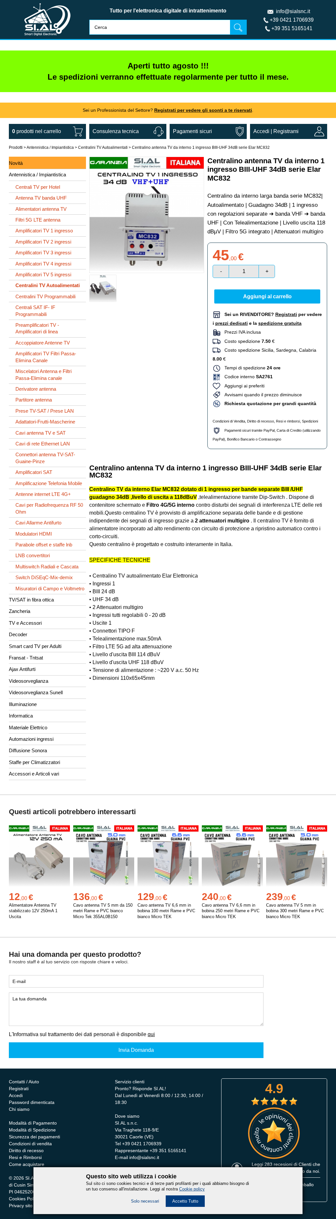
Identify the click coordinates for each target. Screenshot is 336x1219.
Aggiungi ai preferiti (242, 385)
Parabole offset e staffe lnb (43, 544)
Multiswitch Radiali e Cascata (46, 566)
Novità (16, 163)
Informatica (21, 715)
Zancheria (19, 611)
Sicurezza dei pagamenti (34, 1136)
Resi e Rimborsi (25, 1157)
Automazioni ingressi (31, 739)
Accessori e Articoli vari (34, 774)
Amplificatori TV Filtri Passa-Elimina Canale (45, 357)
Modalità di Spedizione (32, 1129)
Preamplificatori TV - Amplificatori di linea (37, 328)
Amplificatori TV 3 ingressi (43, 252)
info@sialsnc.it (293, 11)
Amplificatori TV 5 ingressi (43, 274)
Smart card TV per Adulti (35, 646)
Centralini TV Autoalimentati (103, 147)
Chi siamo (19, 1109)
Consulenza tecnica (116, 131)
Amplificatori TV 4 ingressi (43, 263)
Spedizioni (310, 421)
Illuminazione (23, 704)
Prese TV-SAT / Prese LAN (44, 411)
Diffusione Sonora (28, 750)
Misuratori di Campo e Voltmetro (49, 588)
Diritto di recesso (260, 421)
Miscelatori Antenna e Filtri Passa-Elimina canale (43, 374)
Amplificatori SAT (33, 472)
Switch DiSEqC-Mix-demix (44, 577)
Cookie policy (192, 1189)
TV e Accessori (25, 623)
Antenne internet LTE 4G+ (43, 494)
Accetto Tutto (185, 1201)
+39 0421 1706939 (292, 20)
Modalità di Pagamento (33, 1123)
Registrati (19, 1088)
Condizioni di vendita (30, 1143)
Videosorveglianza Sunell (36, 692)
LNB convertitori (32, 555)
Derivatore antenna (35, 389)
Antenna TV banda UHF (41, 198)
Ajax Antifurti (22, 669)
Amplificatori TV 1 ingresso (44, 230)
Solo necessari (145, 1201)
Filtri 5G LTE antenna (37, 220)
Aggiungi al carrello (267, 296)
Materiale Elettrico (28, 727)
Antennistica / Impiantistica (50, 147)
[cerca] (238, 27)
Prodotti (16, 147)
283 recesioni (278, 1164)
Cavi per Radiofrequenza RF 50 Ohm (49, 508)
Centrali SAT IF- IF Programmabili (35, 311)
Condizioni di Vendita (229, 421)
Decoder (18, 634)
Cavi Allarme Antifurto (38, 522)
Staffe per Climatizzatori (34, 762)
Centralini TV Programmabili (45, 296)
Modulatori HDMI (33, 534)
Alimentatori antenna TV (41, 209)
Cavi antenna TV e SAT (40, 433)
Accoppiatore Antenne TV (42, 342)
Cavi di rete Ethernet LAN (42, 443)
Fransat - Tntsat (26, 657)
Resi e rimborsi (288, 421)
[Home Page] (47, 37)
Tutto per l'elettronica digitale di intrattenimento (168, 10)
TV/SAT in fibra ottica (31, 599)
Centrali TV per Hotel (37, 187)
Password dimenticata (31, 1102)
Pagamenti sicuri (192, 131)
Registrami (286, 131)
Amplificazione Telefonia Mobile (48, 483)
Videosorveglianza (28, 681)
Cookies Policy (24, 1198)
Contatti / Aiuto (24, 1081)
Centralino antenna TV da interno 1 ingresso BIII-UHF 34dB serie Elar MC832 (201, 147)
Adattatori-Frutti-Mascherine (45, 421)
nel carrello (36, 131)
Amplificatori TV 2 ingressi (43, 242)
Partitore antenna (33, 400)
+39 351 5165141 (291, 28)
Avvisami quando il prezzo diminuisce (261, 394)
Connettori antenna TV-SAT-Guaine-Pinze (45, 458)
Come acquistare (26, 1164)
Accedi (261, 131)
